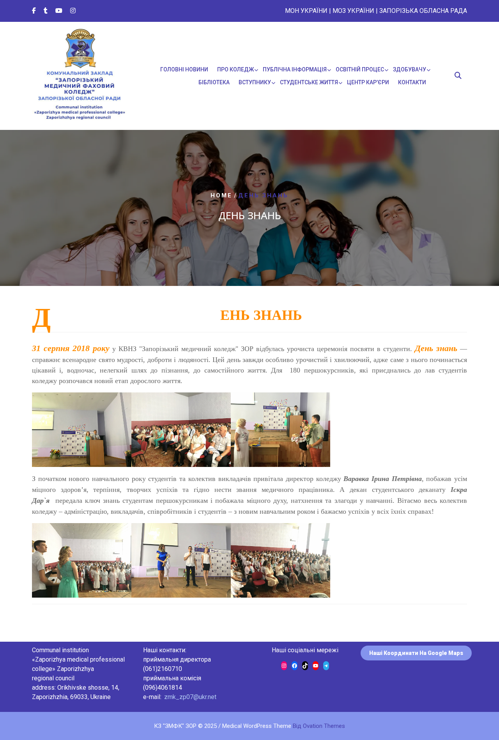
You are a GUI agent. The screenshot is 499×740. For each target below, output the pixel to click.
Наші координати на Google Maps (416, 653)
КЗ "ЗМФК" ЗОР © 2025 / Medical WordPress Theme (249, 725)
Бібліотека (214, 82)
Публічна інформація (295, 69)
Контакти (412, 82)
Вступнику (255, 82)
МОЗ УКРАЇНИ (353, 10)
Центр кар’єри (368, 82)
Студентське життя (309, 82)
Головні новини (184, 69)
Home (221, 195)
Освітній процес (360, 69)
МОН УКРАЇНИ (306, 10)
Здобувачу (409, 69)
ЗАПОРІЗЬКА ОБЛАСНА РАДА (423, 10)
